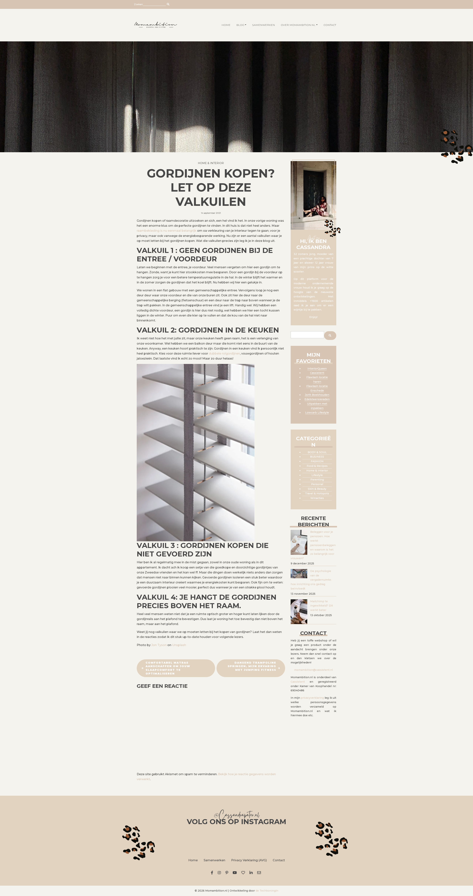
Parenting (317, 479)
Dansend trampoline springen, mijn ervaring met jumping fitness (252, 666)
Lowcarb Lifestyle (317, 412)
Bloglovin (244, 873)
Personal (317, 484)
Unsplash (179, 645)
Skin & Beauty (317, 488)
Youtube (235, 873)
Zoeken (138, 4)
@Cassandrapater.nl (236, 815)
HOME (226, 25)
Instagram (220, 873)
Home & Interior (211, 163)
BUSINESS (317, 456)
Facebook (212, 873)
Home (193, 860)
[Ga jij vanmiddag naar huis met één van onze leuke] (236, 841)
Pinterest (227, 873)
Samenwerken (263, 25)
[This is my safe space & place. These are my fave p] (319, 841)
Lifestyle (317, 475)
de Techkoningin (267, 890)
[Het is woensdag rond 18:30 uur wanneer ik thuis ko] (277, 841)
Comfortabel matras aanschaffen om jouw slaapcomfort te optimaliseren (168, 668)
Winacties (317, 498)
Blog (240, 25)
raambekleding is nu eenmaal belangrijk (166, 230)
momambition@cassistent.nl (313, 670)
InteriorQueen (317, 368)
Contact (330, 25)
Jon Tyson (159, 645)
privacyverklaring (312, 697)
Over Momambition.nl (298, 25)
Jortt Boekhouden (317, 394)
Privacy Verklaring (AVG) (249, 860)
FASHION (317, 461)
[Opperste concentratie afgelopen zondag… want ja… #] (195, 841)
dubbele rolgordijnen (224, 353)
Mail (260, 873)
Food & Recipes (317, 466)
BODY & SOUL (317, 452)
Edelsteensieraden (317, 399)
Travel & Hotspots (317, 493)
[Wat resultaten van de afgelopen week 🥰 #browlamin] (153, 841)
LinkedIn (252, 873)
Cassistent (317, 372)
